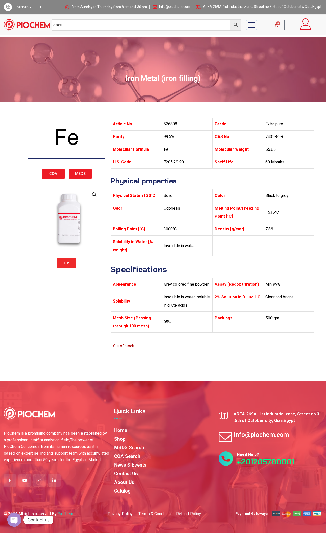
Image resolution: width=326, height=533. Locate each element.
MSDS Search (129, 447)
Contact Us (126, 473)
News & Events (130, 465)
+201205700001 (28, 7)
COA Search (127, 456)
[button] (94, 194)
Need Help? (248, 455)
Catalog (122, 491)
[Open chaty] (14, 520)
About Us (124, 482)
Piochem (65, 514)
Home (120, 430)
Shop (120, 439)
